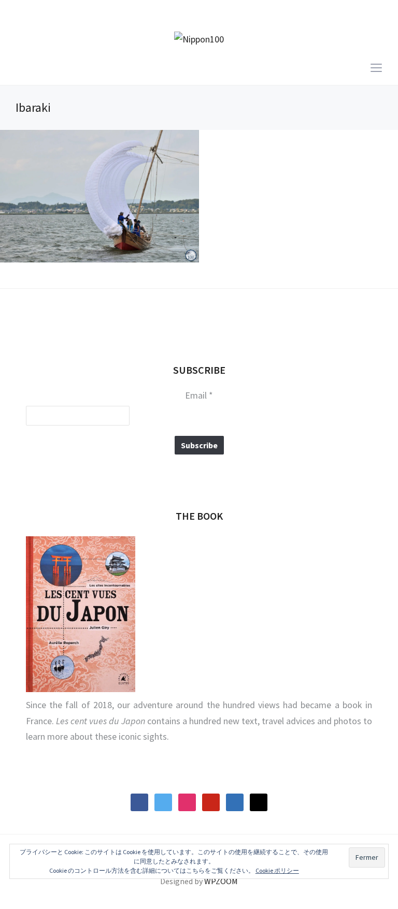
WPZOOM (221, 881)
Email (199, 395)
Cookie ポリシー (277, 870)
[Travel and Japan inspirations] (199, 39)
